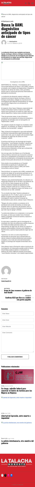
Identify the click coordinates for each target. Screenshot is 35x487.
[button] (32, 3)
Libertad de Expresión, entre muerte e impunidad (16, 417)
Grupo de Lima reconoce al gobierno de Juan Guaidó (18, 291)
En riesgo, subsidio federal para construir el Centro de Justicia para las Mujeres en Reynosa (16, 390)
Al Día (3, 21)
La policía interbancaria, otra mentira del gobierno (17, 442)
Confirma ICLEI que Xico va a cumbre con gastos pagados (18, 299)
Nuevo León (9, 21)
